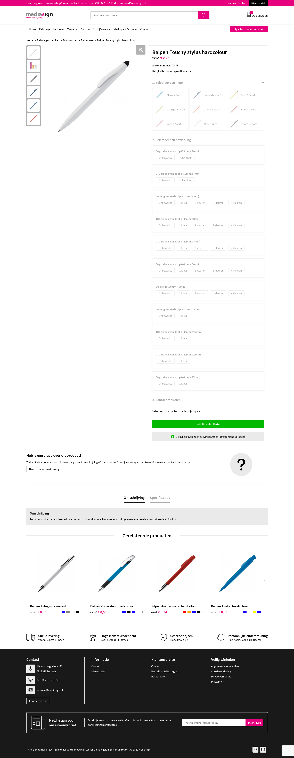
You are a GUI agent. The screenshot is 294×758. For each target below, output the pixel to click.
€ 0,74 (159, 612)
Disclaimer (217, 681)
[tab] (134, 498)
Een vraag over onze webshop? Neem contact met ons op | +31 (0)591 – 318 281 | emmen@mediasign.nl (86, 3)
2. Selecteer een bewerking (171, 140)
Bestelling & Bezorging (164, 671)
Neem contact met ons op (44, 469)
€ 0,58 (219, 612)
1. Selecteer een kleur (167, 82)
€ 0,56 (98, 612)
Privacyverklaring (221, 676)
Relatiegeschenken (48, 40)
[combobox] (144, 15)
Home (30, 40)
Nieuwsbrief (258, 3)
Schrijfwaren (70, 40)
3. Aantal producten (166, 400)
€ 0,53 (38, 612)
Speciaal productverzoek (249, 29)
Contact (242, 3)
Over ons (231, 3)
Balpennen (87, 40)
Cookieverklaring (221, 671)
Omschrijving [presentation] (134, 497)
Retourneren (158, 676)
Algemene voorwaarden (225, 666)
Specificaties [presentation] (160, 497)
